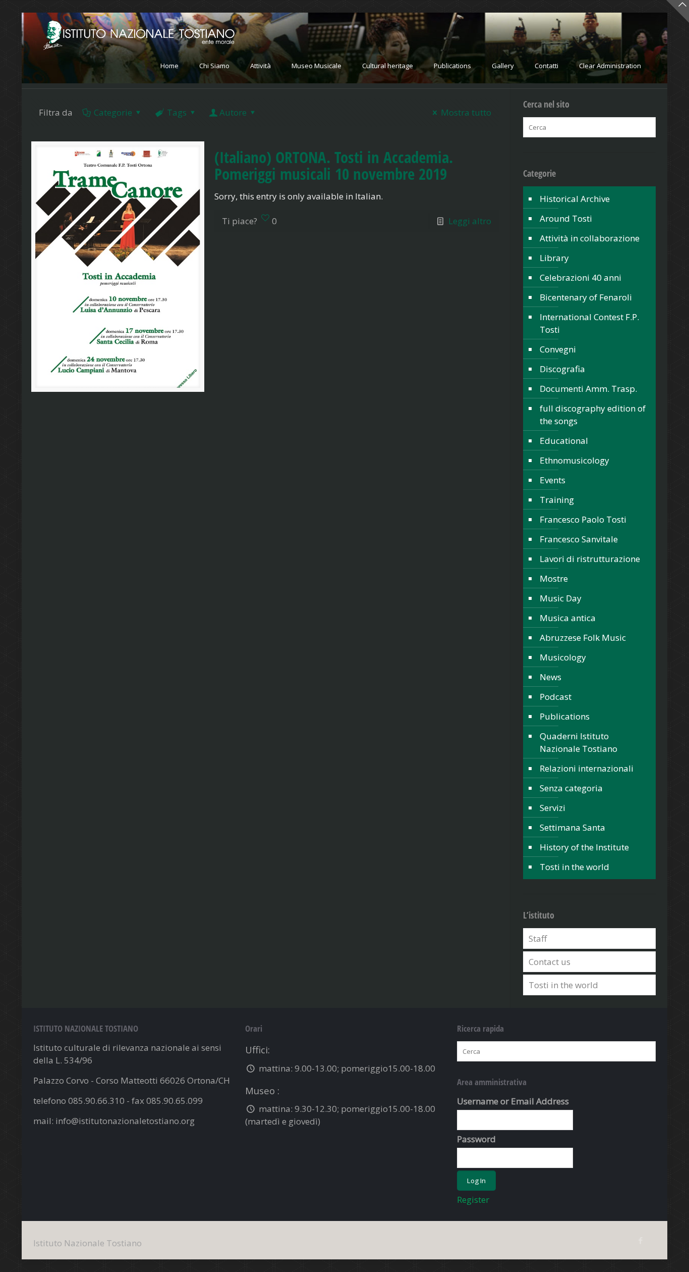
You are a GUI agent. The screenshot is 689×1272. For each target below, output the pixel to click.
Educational (564, 440)
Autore (233, 112)
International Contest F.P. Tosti (589, 323)
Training (557, 499)
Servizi (552, 807)
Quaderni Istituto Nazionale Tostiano (578, 742)
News (550, 677)
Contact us (549, 962)
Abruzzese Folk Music (583, 637)
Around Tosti (566, 218)
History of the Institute (584, 847)
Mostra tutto (466, 112)
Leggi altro (469, 221)
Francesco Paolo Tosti (583, 519)
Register (473, 1199)
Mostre (554, 578)
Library (554, 258)
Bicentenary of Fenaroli (586, 297)
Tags (177, 112)
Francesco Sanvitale (579, 539)
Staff (538, 938)
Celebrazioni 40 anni (580, 277)
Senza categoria (571, 788)
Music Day (561, 598)
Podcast (555, 696)
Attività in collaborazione (590, 238)
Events (552, 480)
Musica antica (568, 618)
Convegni (558, 349)
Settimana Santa (572, 827)
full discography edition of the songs (593, 414)
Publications (565, 716)
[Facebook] (640, 1240)
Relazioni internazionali (587, 768)
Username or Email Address (513, 1101)
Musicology (563, 657)
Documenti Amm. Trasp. (588, 388)
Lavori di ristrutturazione (590, 559)
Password (476, 1139)
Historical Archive (575, 199)
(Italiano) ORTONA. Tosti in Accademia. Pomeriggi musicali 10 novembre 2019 (333, 165)
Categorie (113, 112)
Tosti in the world (574, 867)
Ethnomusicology (574, 460)
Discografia (562, 369)
